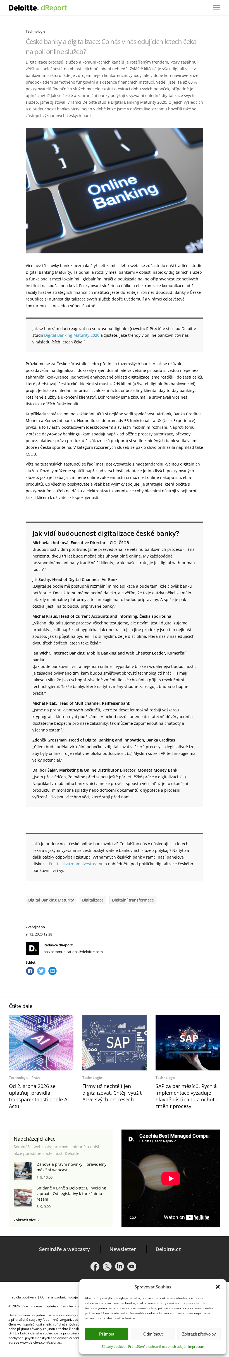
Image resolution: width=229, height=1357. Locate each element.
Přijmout (106, 1334)
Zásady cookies (113, 1346)
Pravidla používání (22, 1297)
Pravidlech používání (75, 1306)
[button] (218, 1287)
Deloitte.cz (168, 1249)
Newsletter (122, 1249)
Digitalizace (93, 900)
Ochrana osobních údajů (59, 1297)
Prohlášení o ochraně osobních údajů (156, 1346)
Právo (36, 1077)
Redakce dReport (58, 945)
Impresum (196, 1346)
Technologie (35, 31)
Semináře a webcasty (64, 1249)
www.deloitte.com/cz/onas (40, 1342)
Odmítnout (153, 1334)
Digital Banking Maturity (51, 900)
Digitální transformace (133, 900)
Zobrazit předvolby (199, 1334)
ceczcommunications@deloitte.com (73, 951)
